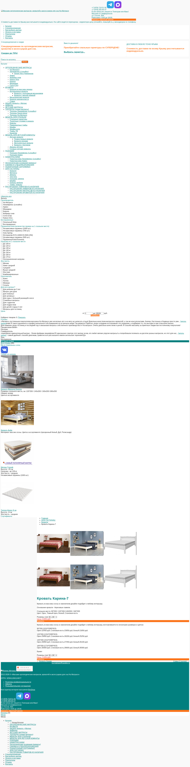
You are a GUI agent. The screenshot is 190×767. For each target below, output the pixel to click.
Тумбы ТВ (14, 131)
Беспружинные (9, 224)
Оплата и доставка (13, 32)
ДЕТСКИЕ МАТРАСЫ (14, 107)
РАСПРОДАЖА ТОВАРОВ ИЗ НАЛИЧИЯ (22, 187)
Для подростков (9, 305)
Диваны (13, 175)
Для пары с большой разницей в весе (18, 298)
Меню (3, 715)
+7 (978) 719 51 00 (99, 8)
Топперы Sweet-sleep (18, 113)
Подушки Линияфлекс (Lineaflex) (23, 153)
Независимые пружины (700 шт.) (16, 231)
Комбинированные (10, 274)
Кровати (13, 171)
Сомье (12, 101)
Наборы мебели (16, 183)
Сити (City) (14, 85)
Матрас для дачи (10, 291)
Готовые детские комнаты (20, 149)
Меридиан (14, 83)
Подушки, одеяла (17, 179)
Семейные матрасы (11, 300)
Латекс (6, 281)
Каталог (8, 26)
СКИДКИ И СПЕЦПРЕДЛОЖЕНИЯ (19, 165)
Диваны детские (16, 147)
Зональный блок (9, 222)
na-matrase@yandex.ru (61, 663)
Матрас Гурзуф (7, 467)
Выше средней (9, 270)
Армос (12, 75)
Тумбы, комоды (16, 185)
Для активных (8, 296)
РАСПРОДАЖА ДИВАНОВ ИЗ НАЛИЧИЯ (27, 189)
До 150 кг (7, 252)
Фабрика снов (15, 77)
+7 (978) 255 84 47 (99, 10)
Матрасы (13, 173)
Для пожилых (8, 294)
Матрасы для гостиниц (12, 309)
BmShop (31, 690)
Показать (22, 317)
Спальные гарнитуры (18, 119)
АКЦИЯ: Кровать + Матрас (16, 103)
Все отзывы (6, 343)
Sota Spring (7, 233)
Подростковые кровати (23, 139)
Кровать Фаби (6, 430)
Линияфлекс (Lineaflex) (19, 72)
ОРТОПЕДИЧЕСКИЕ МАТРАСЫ (18, 68)
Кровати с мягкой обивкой (24, 95)
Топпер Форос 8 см (8, 510)
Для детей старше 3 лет (12, 307)
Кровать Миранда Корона (11, 389)
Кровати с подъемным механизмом (28, 93)
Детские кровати (16, 137)
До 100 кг (7, 244)
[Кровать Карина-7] (53, 559)
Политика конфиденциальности (18, 682)
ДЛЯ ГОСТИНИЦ (12, 169)
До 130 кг (7, 248)
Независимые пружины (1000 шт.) (17, 228)
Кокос (5, 278)
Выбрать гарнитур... (74, 52)
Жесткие (6, 272)
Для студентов (9, 302)
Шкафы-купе (15, 129)
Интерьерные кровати (19, 91)
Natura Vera (14, 79)
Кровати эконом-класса (19, 99)
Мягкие (6, 263)
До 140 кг (7, 250)
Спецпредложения (13, 28)
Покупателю (10, 34)
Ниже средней (9, 265)
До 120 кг (7, 246)
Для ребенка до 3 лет (11, 289)
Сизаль (6, 285)
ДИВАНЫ (9, 105)
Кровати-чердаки (21, 141)
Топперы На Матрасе (18, 115)
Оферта (8, 684)
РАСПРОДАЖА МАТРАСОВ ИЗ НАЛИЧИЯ (27, 191)
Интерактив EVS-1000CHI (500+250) (18, 235)
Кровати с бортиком (22, 145)
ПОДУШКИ (9, 151)
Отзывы (8, 36)
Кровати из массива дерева (21, 89)
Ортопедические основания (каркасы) (20, 163)
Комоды (13, 123)
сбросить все (6, 196)
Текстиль (13, 177)
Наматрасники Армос (18, 161)
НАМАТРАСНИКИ (12, 157)
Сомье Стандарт (180, 661)
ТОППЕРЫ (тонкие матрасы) (17, 109)
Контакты (9, 38)
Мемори (6, 283)
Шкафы (13, 127)
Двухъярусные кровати (23, 143)
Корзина (4, 713)
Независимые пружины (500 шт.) (16, 237)
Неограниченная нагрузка (13, 259)
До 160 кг (7, 255)
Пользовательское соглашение (18, 686)
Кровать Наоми (45, 661)
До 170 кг (7, 257)
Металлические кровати (19, 97)
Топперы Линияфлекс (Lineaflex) (23, 111)
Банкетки (13, 133)
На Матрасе (14, 70)
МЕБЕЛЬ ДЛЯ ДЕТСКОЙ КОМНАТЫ (20, 135)
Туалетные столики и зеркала (22, 121)
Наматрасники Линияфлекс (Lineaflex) (25, 159)
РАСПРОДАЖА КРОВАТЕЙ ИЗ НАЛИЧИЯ (27, 193)
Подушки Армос (16, 155)
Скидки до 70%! (9, 53)
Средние (6, 268)
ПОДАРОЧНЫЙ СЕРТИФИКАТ (18, 167)
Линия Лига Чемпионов (23, 73)
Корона (13, 81)
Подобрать (95, 315)
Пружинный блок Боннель (13, 239)
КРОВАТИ (9, 87)
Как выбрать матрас (13, 30)
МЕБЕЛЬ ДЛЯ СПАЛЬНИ (15, 117)
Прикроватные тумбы (18, 125)
